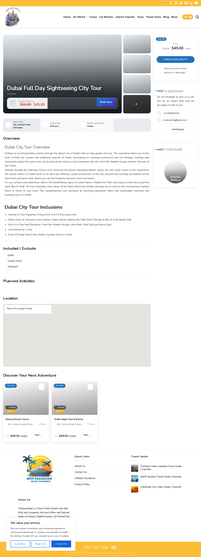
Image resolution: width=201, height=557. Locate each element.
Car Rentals (106, 17)
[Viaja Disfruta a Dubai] (23, 17)
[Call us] (191, 3)
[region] (40, 534)
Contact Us (81, 472)
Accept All (61, 543)
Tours (140, 17)
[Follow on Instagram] (176, 3)
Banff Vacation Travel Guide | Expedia (161, 476)
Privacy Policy (82, 484)
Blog (166, 17)
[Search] (197, 17)
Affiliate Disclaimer (85, 478)
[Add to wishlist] (41, 387)
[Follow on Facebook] (171, 3)
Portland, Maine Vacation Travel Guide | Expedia (161, 468)
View (38, 435)
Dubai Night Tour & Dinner (68, 419)
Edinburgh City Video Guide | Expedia (161, 486)
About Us (80, 466)
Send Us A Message (174, 72)
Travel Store (153, 17)
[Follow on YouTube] (196, 3)
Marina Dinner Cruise (17, 419)
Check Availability (175, 59)
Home (67, 17)
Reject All (40, 543)
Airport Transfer (125, 17)
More (174, 17)
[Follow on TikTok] (181, 3)
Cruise (93, 17)
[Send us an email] (186, 3)
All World (79, 17)
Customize (20, 543)
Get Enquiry (178, 129)
